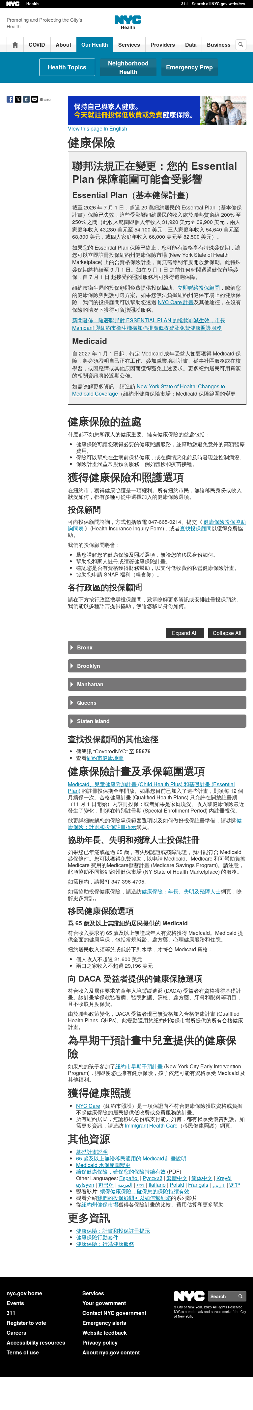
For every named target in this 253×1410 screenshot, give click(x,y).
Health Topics (67, 67)
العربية (125, 1184)
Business (219, 44)
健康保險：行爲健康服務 (105, 1244)
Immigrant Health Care (151, 1125)
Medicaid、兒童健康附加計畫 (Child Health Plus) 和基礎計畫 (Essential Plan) (151, 787)
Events (15, 1303)
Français (198, 1184)
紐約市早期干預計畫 (139, 1066)
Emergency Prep (189, 67)
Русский (152, 1178)
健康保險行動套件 (97, 1237)
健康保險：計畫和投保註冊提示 (113, 1230)
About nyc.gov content (111, 1352)
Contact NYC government (114, 1313)
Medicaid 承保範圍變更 (103, 1165)
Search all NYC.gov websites (218, 4)
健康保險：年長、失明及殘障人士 (181, 891)
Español (129, 1178)
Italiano (157, 1184)
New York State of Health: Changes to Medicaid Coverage (148, 389)
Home (15, 44)
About (63, 44)
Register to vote (26, 1322)
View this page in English (97, 128)
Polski (177, 1184)
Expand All (185, 633)
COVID (37, 44)
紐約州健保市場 (99, 1204)
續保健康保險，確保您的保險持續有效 (121, 1171)
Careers (16, 1332)
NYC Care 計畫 (176, 302)
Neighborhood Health (128, 67)
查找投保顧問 (195, 528)
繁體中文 (176, 1178)
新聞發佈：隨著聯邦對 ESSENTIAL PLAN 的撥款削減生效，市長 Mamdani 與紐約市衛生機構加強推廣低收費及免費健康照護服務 (148, 323)
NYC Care (88, 1105)
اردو (218, 1184)
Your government (104, 1303)
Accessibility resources (36, 1342)
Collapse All (227, 633)
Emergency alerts (104, 1322)
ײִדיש (234, 1184)
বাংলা (140, 1184)
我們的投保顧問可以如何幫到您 (134, 1198)
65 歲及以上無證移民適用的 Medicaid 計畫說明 (131, 1158)
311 (184, 4)
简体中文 (201, 1178)
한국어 (106, 1184)
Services (129, 44)
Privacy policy (100, 1342)
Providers (163, 44)
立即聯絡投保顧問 (199, 287)
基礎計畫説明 (92, 1151)
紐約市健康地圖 (105, 758)
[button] (157, 647)
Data (191, 44)
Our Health (94, 44)
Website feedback (104, 1332)
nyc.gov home (24, 1293)
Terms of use (23, 1352)
